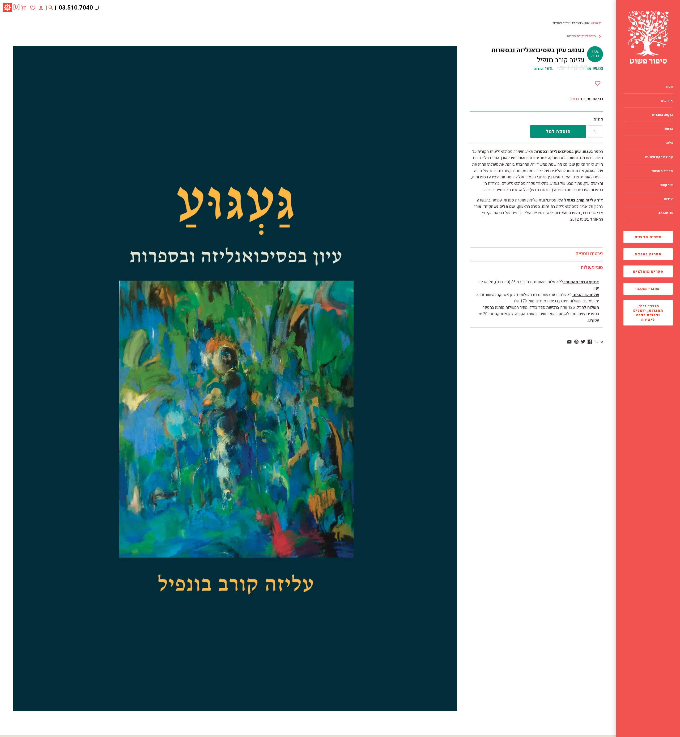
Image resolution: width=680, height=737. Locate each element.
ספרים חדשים (648, 237)
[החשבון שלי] (41, 7)
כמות (598, 120)
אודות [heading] (668, 199)
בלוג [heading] (669, 142)
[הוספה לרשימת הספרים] (597, 82)
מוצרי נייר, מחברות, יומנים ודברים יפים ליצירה (648, 312)
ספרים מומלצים (648, 271)
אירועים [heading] (667, 100)
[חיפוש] (51, 8)
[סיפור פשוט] (648, 37)
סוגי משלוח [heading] (592, 267)
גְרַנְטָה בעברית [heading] (662, 114)
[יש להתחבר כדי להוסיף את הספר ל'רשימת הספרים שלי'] (32, 8)
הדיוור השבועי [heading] (662, 171)
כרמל (575, 99)
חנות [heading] (669, 86)
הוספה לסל (558, 131)
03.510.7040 (76, 7)
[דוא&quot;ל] (569, 342)
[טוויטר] (583, 342)
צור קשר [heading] (666, 185)
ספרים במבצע (648, 254)
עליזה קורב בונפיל (560, 60)
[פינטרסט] (576, 342)
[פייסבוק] (590, 342)
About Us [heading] (665, 213)
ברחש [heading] (668, 128)
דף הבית (596, 23)
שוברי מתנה (648, 289)
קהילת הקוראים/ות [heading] (659, 157)
